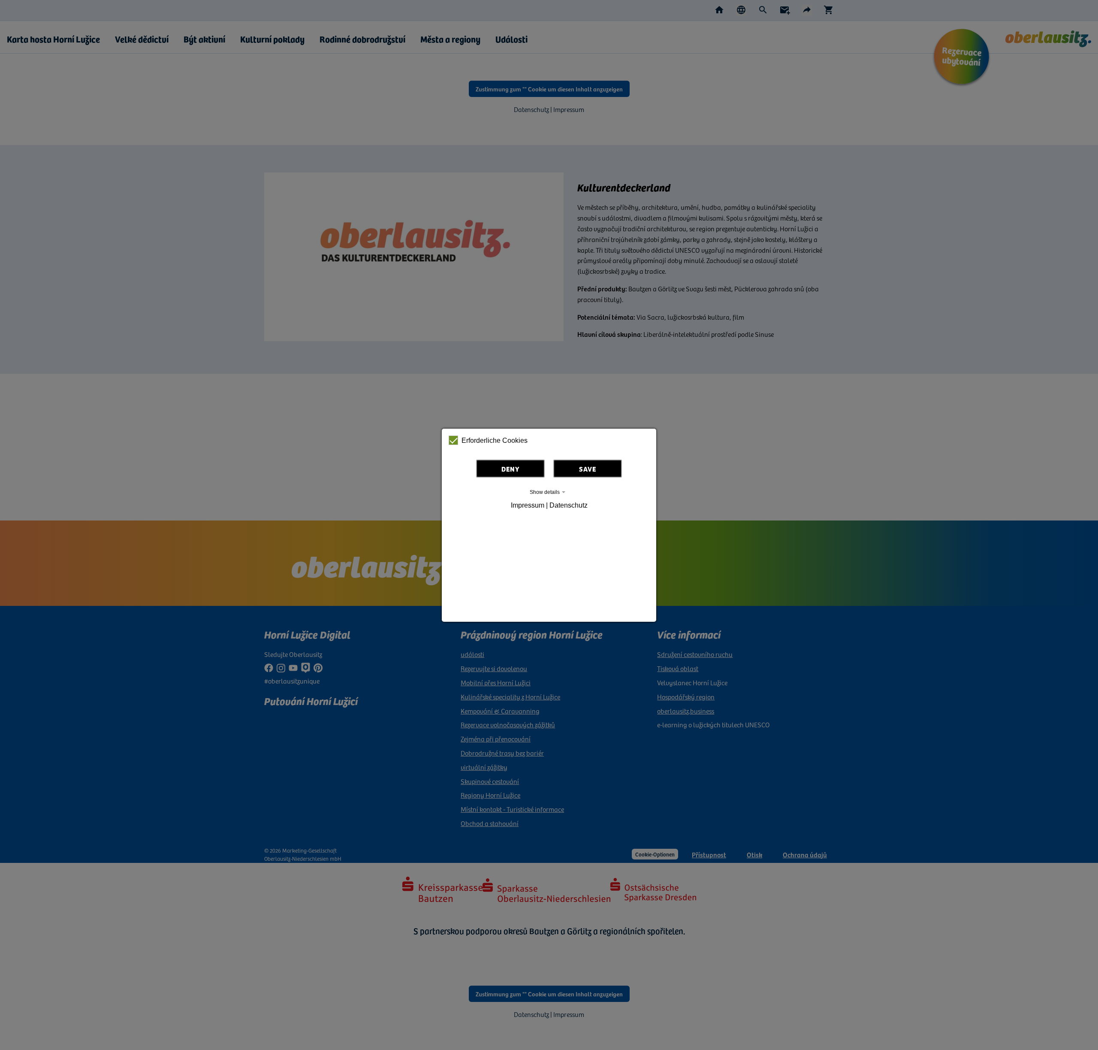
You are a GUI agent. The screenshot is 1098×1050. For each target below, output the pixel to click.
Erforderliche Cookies (495, 440)
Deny (510, 468)
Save (587, 468)
